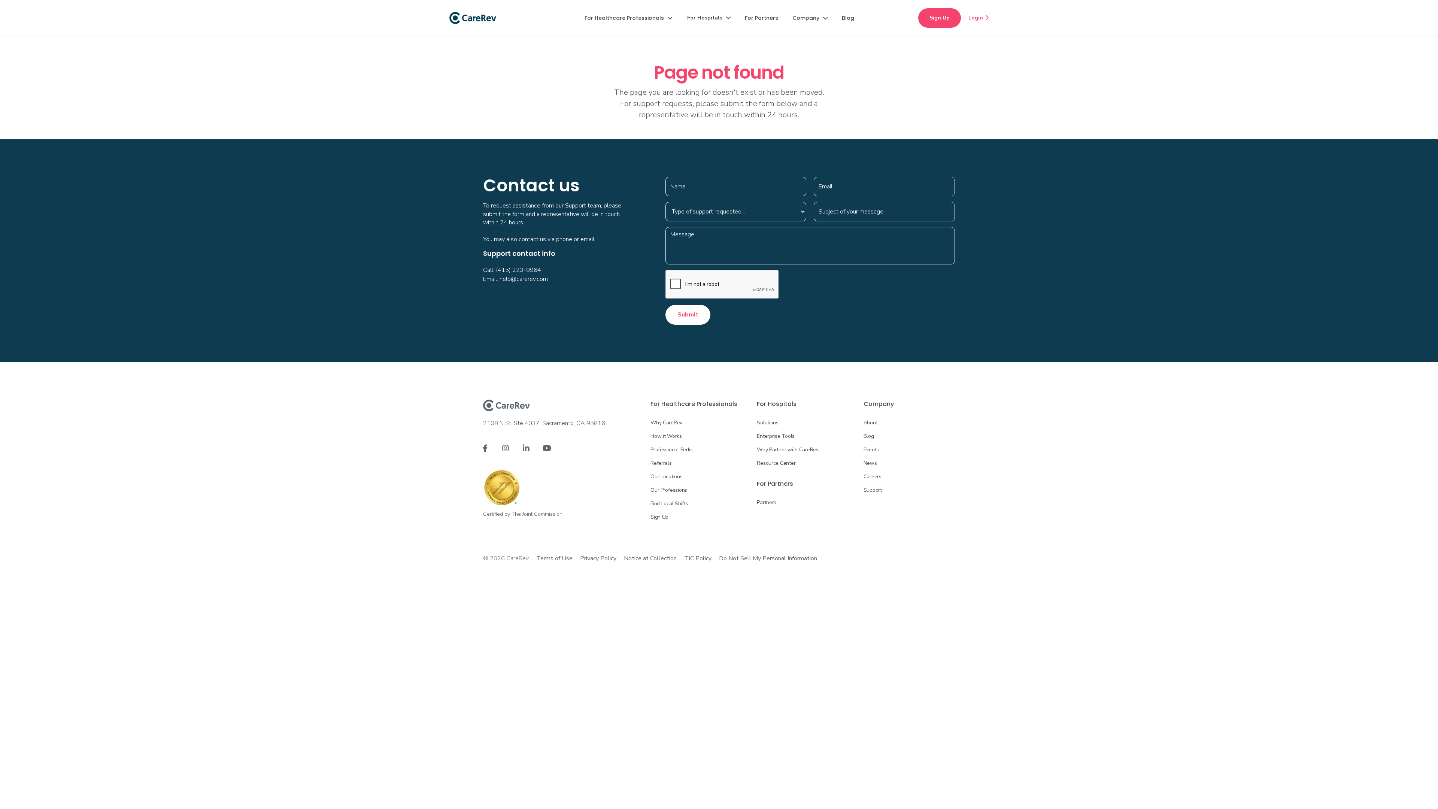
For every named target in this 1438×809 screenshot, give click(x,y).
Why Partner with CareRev (787, 449)
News (870, 463)
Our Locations (666, 476)
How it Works (666, 436)
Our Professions (668, 490)
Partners (766, 502)
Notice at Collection (650, 558)
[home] (472, 18)
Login (978, 17)
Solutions (767, 422)
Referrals (660, 463)
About (871, 422)
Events (871, 449)
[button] (628, 18)
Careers (873, 476)
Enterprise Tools (776, 436)
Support (873, 490)
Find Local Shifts (669, 503)
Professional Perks (671, 449)
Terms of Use (554, 558)
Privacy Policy (598, 558)
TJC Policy (698, 558)
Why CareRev (666, 422)
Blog (869, 436)
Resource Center (776, 463)
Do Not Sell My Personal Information (768, 558)
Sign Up (939, 17)
